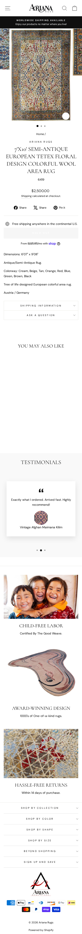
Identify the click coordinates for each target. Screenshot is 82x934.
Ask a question (41, 315)
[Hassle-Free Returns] (41, 753)
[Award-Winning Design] (41, 673)
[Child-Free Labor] (41, 597)
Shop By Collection (40, 807)
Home (40, 134)
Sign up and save (40, 861)
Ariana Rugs (40, 141)
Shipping (26, 196)
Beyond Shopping (40, 851)
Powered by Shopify (41, 930)
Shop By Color (40, 818)
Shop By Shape (39, 829)
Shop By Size (40, 840)
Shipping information (41, 305)
